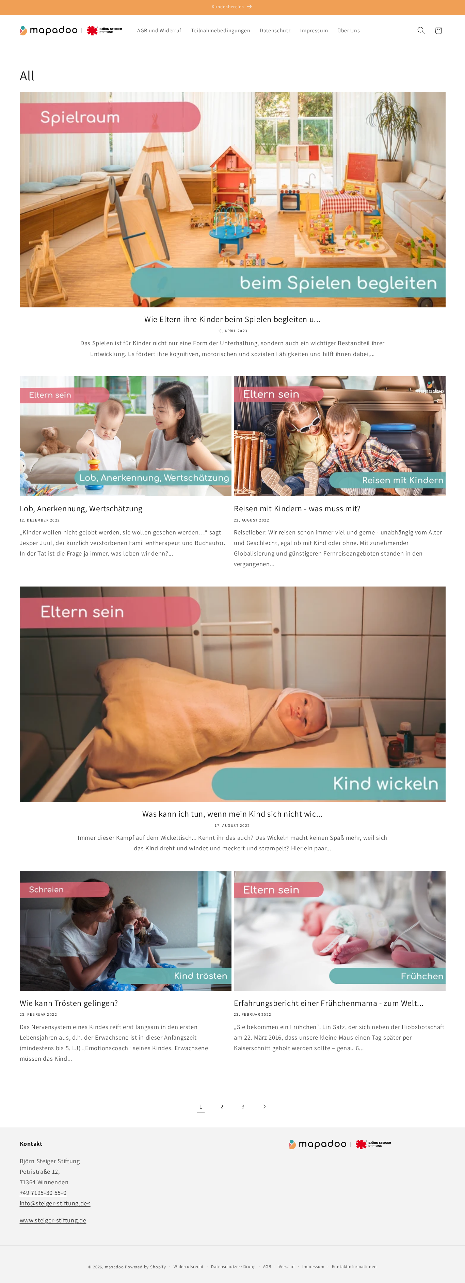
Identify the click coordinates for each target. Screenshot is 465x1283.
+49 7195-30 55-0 (43, 1192)
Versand (287, 1267)
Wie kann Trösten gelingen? (69, 1003)
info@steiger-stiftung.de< (55, 1203)
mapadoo (114, 1267)
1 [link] (201, 1106)
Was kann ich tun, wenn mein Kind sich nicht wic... (232, 813)
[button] (421, 30)
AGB (267, 1267)
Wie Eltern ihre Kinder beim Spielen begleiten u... (232, 319)
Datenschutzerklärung (233, 1267)
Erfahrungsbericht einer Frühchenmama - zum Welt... (329, 1003)
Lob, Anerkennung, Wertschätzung (81, 508)
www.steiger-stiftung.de (53, 1220)
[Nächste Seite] (264, 1107)
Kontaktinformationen (354, 1267)
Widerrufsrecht (189, 1267)
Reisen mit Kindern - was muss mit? (297, 508)
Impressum (313, 1267)
